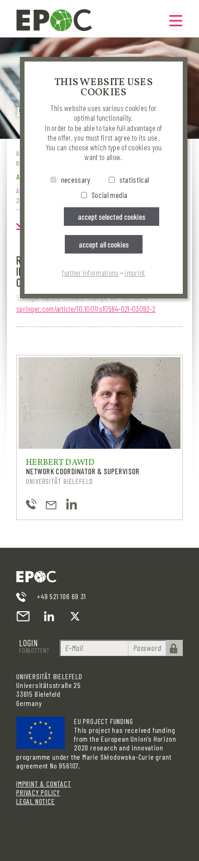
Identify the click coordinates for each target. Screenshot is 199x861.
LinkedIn (49, 616)
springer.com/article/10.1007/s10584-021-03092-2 (85, 308)
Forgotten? (34, 650)
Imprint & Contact (43, 783)
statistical (134, 179)
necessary (75, 179)
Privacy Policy (38, 792)
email (23, 616)
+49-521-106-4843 (31, 504)
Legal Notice (35, 801)
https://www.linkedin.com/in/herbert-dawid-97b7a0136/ (71, 504)
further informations (90, 272)
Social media (110, 194)
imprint (134, 272)
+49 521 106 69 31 (61, 596)
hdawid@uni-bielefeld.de (51, 504)
